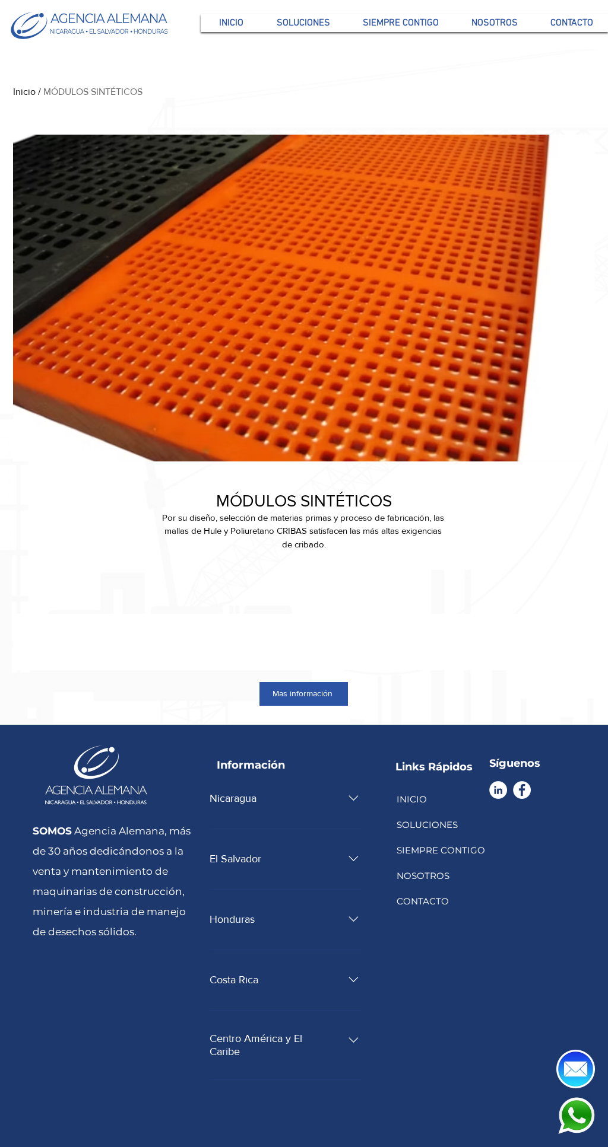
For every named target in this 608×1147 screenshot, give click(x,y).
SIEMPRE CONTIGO (440, 850)
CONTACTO (423, 901)
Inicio (24, 92)
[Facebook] (522, 790)
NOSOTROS (423, 875)
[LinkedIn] (498, 790)
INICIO (412, 799)
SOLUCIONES (427, 824)
